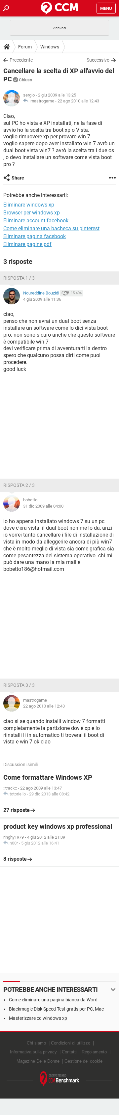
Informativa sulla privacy (33, 1051)
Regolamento (94, 1051)
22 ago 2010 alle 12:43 (78, 100)
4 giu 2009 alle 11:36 (42, 299)
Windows (49, 46)
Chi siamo (36, 1043)
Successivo (98, 60)
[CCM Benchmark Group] (59, 1079)
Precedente (21, 60)
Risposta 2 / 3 (19, 485)
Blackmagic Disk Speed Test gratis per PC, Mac (56, 1009)
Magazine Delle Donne (38, 1061)
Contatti (69, 1051)
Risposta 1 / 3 (19, 278)
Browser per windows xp (31, 212)
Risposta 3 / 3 (19, 685)
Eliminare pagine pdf (27, 244)
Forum (25, 46)
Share (18, 178)
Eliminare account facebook (35, 220)
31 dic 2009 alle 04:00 (43, 506)
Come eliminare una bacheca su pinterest (51, 228)
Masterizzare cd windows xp (38, 1018)
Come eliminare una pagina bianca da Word (53, 999)
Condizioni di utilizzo (70, 1043)
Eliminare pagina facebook (34, 236)
